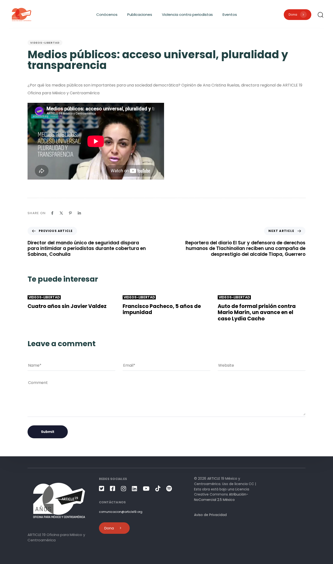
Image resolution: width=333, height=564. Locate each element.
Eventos (230, 14)
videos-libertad (45, 43)
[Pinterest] (70, 213)
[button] (320, 15)
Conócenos (107, 14)
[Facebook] (52, 213)
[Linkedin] (79, 213)
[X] (61, 213)
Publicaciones (139, 14)
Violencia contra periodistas (187, 14)
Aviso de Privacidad (210, 514)
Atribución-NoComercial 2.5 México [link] (221, 497)
